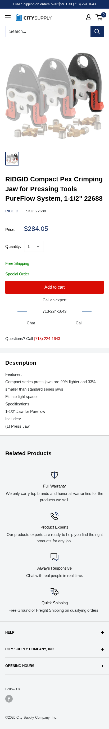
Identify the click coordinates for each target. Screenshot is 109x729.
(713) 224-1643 (47, 338)
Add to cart (54, 287)
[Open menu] (8, 17)
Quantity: (13, 246)
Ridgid (11, 211)
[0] (99, 17)
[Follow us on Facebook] (9, 699)
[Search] (97, 31)
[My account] (88, 17)
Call (79, 323)
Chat (31, 323)
